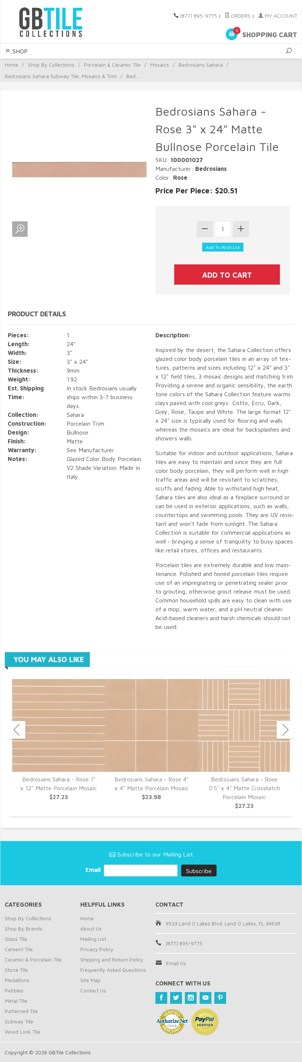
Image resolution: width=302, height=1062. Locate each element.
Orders (239, 16)
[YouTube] (205, 998)
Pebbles (14, 990)
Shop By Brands (23, 928)
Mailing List (93, 939)
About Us (91, 928)
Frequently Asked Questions (113, 970)
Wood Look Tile (23, 1031)
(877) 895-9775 (198, 16)
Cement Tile (19, 949)
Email (93, 869)
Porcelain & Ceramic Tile (112, 64)
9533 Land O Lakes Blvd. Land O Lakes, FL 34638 (223, 923)
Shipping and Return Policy (111, 959)
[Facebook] (161, 998)
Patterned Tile (21, 1011)
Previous (16, 730)
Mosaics (159, 64)
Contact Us (93, 990)
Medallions (17, 980)
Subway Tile (19, 1021)
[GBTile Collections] (60, 21)
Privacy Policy (96, 949)
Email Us (176, 963)
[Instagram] (191, 998)
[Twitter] (176, 998)
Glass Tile (16, 939)
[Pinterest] (220, 998)
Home (11, 64)
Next (285, 730)
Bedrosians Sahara (201, 64)
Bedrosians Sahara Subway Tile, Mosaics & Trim (61, 76)
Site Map (90, 980)
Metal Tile (16, 1001)
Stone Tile (16, 970)
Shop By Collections (51, 64)
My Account (280, 16)
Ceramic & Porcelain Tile (33, 959)
